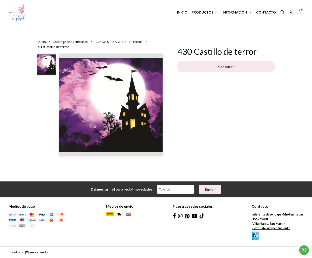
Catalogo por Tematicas (70, 42)
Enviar (210, 189)
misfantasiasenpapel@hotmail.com (277, 214)
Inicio (182, 12)
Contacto (266, 12)
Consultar (226, 66)
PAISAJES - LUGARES (110, 42)
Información (235, 12)
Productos (203, 12)
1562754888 (260, 219)
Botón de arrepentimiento (271, 228)
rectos (138, 42)
